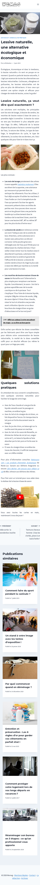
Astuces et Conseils (8, 38)
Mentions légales (21, 875)
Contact (32, 875)
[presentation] (20, 574)
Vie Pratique (21, 38)
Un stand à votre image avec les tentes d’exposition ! (19, 639)
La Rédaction (7, 63)
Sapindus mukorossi (26, 184)
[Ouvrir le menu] (38, 4)
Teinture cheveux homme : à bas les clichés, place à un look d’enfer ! (32, 532)
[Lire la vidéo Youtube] (20, 497)
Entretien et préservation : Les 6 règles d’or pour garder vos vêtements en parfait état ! (18, 735)
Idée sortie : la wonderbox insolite (7, 529)
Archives (24, 878)
